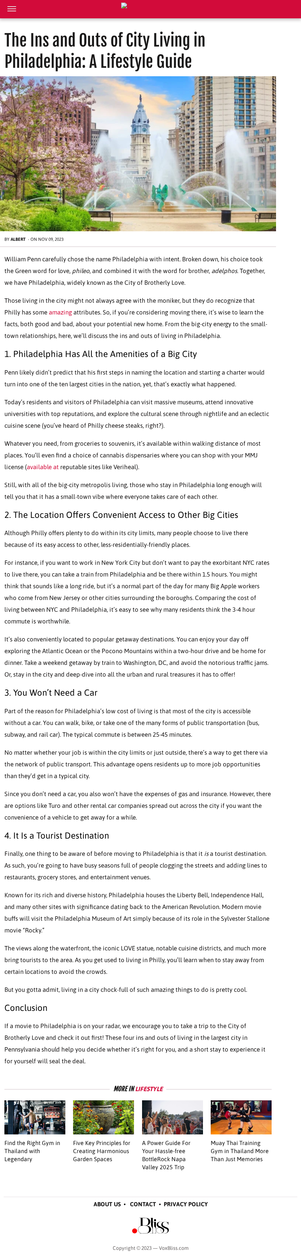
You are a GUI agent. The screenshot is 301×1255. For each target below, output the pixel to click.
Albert (18, 239)
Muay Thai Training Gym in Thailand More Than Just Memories (240, 1151)
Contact (143, 1204)
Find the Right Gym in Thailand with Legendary (32, 1151)
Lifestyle (149, 1089)
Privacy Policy (186, 1204)
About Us (107, 1204)
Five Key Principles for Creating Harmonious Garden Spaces (101, 1151)
